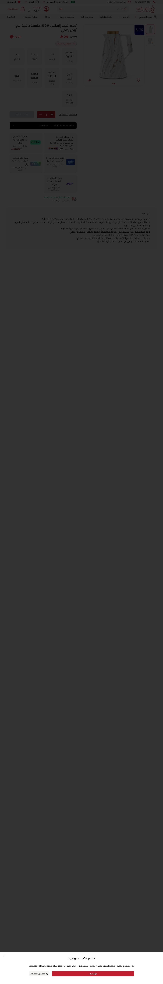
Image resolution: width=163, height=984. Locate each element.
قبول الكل (93, 974)
